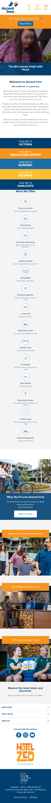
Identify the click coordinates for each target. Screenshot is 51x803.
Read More (25, 23)
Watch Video (25, 514)
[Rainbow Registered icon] (25, 435)
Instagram (25, 735)
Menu (46, 9)
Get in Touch (7, 713)
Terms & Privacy (20, 797)
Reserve (37, 9)
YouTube (32, 735)
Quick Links (7, 707)
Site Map (33, 797)
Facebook (19, 735)
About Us (6, 720)
